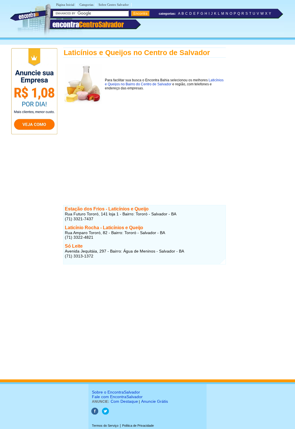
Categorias (86, 4)
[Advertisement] (144, 146)
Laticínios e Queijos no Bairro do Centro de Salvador (164, 82)
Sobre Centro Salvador (114, 4)
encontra (88, 24)
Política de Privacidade (138, 425)
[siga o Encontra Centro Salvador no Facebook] (94, 413)
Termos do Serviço (105, 425)
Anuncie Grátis (154, 401)
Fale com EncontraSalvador (117, 396)
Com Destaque (124, 401)
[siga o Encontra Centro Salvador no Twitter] (105, 413)
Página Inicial (65, 4)
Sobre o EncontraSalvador (116, 392)
